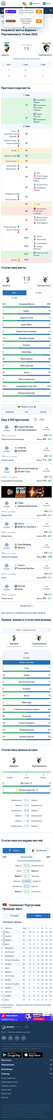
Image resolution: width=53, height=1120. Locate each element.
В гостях (26, 658)
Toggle (34, 419)
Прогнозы (6, 1060)
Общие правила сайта (9, 1082)
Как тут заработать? (8, 1078)
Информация (7, 1064)
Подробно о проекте (8, 1086)
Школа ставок (6, 1090)
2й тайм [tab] (14, 298)
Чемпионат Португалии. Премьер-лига (26, 59)
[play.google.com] (11, 1055)
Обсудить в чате (25, 407)
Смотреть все (25, 606)
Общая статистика (26, 662)
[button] (24, 3)
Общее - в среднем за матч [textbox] (26, 630)
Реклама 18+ (9, 15)
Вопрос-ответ (6, 1094)
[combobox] (26, 630)
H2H (26, 412)
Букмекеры (7, 1069)
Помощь (5, 1073)
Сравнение (10, 412)
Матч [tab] (14, 293)
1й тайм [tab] (38, 293)
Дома (26, 653)
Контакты (4, 1097)
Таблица (43, 412)
